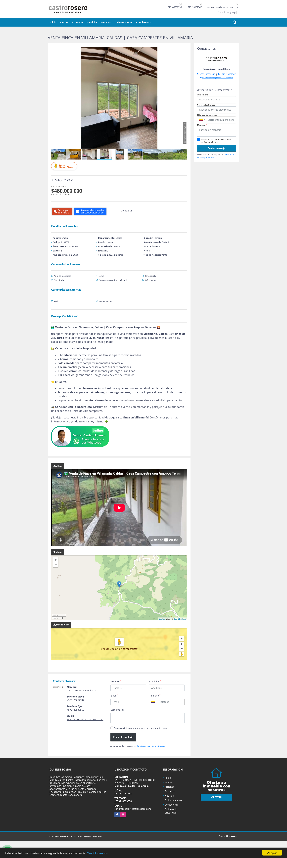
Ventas (64, 22)
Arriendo (170, 786)
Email (114, 695)
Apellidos (155, 681)
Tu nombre (203, 94)
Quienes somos (123, 22)
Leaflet (162, 618)
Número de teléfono (207, 115)
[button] (184, 49)
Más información (97, 853)
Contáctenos (143, 22)
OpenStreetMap (180, 618)
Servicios (92, 22)
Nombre (115, 681)
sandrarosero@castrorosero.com (85, 719)
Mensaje (202, 125)
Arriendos (77, 22)
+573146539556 (174, 7)
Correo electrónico (206, 104)
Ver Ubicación (110, 649)
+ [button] (56, 560)
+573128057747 (194, 7)
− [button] (56, 565)
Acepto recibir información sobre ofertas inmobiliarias (140, 728)
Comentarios (117, 709)
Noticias (106, 22)
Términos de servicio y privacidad (151, 746)
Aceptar (272, 853)
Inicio (53, 22)
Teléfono (154, 695)
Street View (66, 166)
